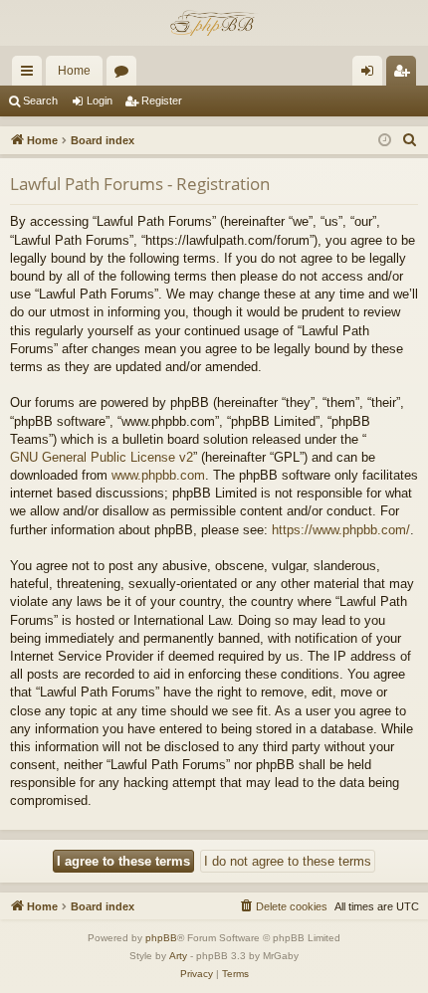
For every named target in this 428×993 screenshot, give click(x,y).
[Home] (214, 23)
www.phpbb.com (158, 475)
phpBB (161, 937)
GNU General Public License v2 (101, 457)
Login (99, 100)
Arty (178, 955)
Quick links (31, 75)
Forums (125, 75)
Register (161, 100)
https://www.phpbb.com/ (341, 529)
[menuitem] (410, 140)
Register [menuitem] (405, 75)
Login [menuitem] (371, 75)
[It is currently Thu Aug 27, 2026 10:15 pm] (384, 140)
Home (74, 71)
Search (40, 100)
